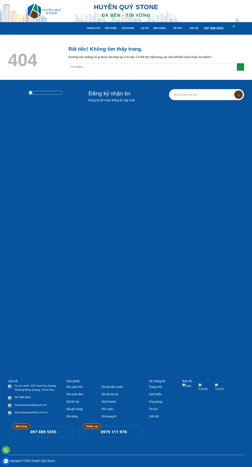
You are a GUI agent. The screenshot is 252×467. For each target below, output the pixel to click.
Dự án (145, 28)
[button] (232, 28)
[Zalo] (6, 461)
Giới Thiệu (111, 28)
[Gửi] (240, 66)
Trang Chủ (93, 28)
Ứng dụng (159, 28)
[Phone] (6, 450)
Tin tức (177, 28)
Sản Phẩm (127, 28)
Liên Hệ (194, 28)
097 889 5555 (213, 28)
